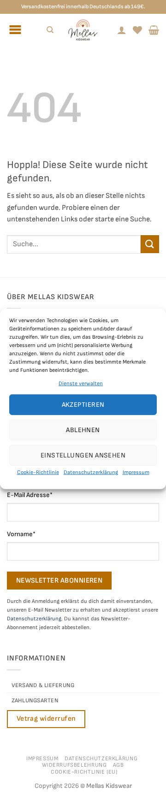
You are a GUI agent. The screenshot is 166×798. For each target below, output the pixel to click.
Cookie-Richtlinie (38, 472)
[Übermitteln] (150, 244)
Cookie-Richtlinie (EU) (84, 772)
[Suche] (50, 30)
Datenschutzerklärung (91, 472)
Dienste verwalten (81, 383)
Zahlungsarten (35, 700)
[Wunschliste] (137, 30)
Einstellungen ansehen (83, 455)
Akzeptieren (83, 404)
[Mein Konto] (121, 30)
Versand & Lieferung (43, 685)
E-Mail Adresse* (30, 495)
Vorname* (21, 534)
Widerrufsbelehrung (74, 765)
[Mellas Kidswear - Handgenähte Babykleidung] (83, 30)
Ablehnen (83, 430)
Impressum (136, 472)
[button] (153, 30)
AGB (118, 765)
